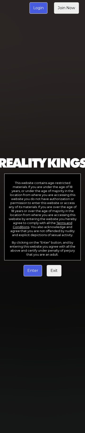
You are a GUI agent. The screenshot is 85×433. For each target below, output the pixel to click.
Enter (32, 270)
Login (38, 8)
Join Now (66, 8)
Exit (54, 270)
